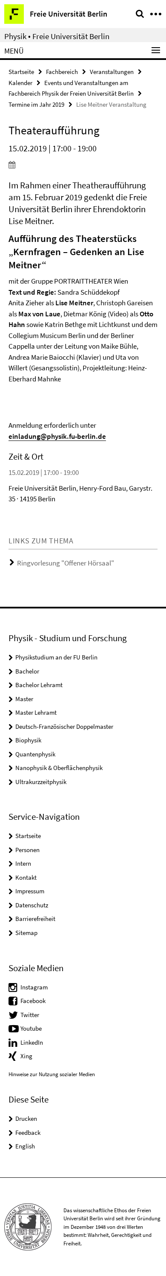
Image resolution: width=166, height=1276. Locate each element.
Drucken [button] (26, 1118)
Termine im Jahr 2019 (36, 104)
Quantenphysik (35, 754)
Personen (27, 850)
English (25, 1146)
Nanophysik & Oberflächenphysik (59, 768)
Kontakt (26, 877)
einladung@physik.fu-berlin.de (57, 436)
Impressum (29, 891)
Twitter (29, 1015)
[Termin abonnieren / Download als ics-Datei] (83, 165)
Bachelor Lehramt (39, 685)
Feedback (27, 1132)
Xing (26, 1056)
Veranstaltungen (112, 72)
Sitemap (26, 933)
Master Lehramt (36, 712)
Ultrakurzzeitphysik (40, 782)
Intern (23, 863)
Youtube (31, 1028)
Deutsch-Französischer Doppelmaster (64, 726)
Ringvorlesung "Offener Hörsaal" (65, 563)
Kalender (20, 83)
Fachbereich (62, 72)
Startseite (21, 72)
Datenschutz (31, 905)
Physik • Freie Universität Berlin (56, 36)
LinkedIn (31, 1042)
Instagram (34, 987)
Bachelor (27, 671)
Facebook (33, 1001)
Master (24, 699)
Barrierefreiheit (35, 919)
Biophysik (28, 740)
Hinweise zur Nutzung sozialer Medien (52, 1074)
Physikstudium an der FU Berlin (56, 657)
